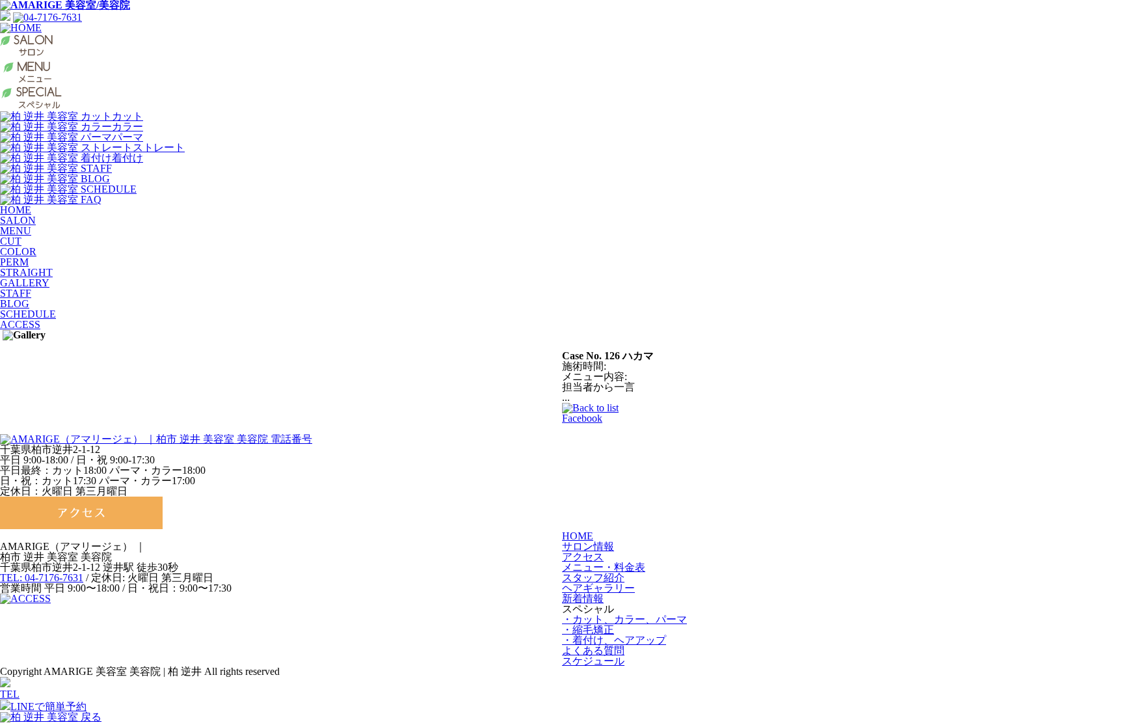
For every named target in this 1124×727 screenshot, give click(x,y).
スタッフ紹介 (593, 577)
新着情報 (583, 598)
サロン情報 (588, 546)
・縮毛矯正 (588, 629)
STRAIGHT (26, 272)
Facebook (582, 418)
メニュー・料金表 (603, 567)
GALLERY (24, 282)
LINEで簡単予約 (48, 706)
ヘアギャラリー (598, 588)
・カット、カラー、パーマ (624, 619)
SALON (18, 220)
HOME (15, 209)
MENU (15, 230)
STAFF (15, 293)
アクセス (583, 556)
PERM (14, 261)
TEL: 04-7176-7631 (41, 577)
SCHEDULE (28, 314)
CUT (10, 241)
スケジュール (593, 660)
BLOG (14, 303)
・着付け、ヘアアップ (614, 640)
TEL (10, 694)
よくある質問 (593, 650)
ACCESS (20, 324)
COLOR (18, 251)
